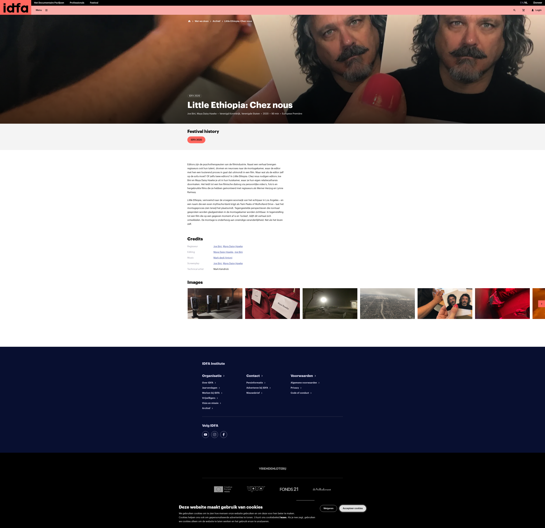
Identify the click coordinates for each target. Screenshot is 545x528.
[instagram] (214, 434)
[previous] (3, 303)
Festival (94, 3)
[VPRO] (256, 489)
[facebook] (223, 434)
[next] (541, 303)
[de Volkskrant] (322, 489)
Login (538, 10)
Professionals (77, 3)
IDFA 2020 (196, 140)
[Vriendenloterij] (272, 468)
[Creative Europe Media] (223, 489)
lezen (283, 517)
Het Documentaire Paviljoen (49, 3)
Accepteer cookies (353, 508)
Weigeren (328, 508)
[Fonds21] (289, 489)
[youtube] (205, 434)
